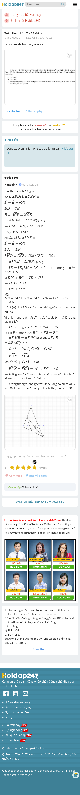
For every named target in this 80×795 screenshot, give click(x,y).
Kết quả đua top (18, 735)
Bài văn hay (15, 725)
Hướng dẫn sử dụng (17, 702)
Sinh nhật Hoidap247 (25, 21)
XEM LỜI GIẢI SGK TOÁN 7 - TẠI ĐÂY (40, 502)
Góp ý (8, 717)
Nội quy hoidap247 (17, 712)
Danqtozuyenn (13, 37)
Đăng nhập (14, 487)
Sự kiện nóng (16, 730)
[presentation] (24, 197)
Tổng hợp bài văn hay (26, 15)
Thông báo (15, 740)
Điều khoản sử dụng (18, 707)
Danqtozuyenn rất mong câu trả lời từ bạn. (40, 150)
